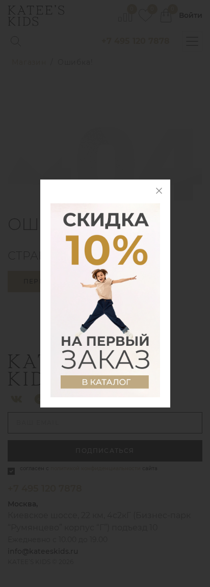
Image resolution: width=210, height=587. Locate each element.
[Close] (159, 191)
